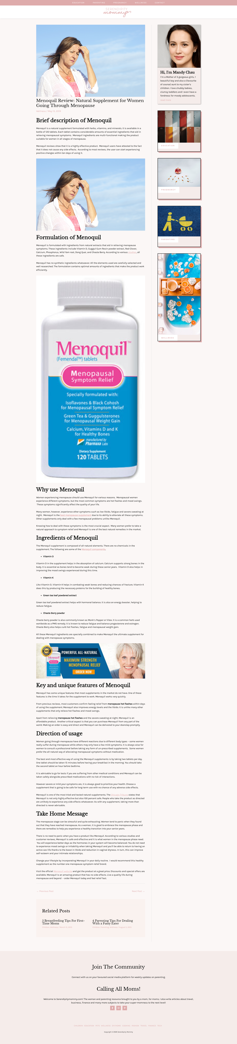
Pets (97, 1026)
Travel (143, 1026)
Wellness (141, 3)
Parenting (99, 3)
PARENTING (168, 239)
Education (78, 3)
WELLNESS (167, 338)
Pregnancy (120, 3)
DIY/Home (116, 1026)
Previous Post (44, 891)
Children (45, 927)
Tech (159, 1026)
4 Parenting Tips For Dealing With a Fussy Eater (112, 922)
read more (165, 100)
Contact (160, 3)
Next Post (138, 891)
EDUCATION (168, 145)
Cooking (126, 1026)
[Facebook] (112, 1008)
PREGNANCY (168, 190)
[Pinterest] (124, 1008)
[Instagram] (118, 1008)
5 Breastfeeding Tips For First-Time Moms (63, 922)
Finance (152, 1026)
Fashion (135, 1026)
